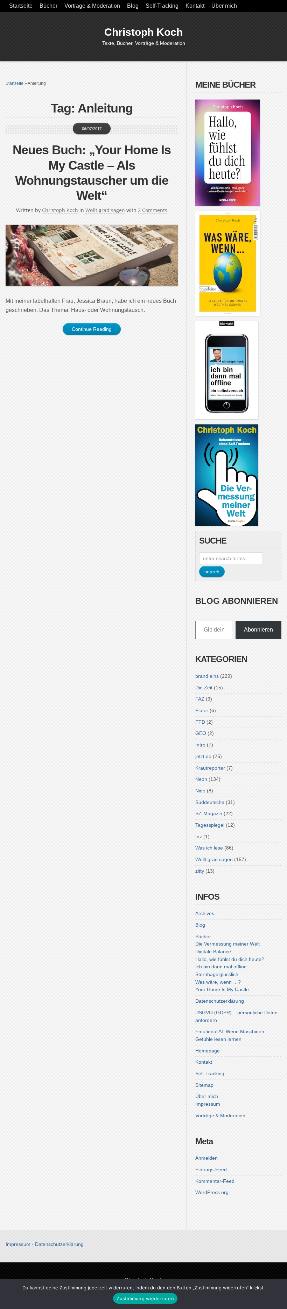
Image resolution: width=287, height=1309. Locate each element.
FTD (200, 722)
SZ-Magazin (208, 813)
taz (198, 836)
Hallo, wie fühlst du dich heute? (229, 959)
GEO (200, 733)
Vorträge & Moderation (92, 6)
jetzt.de (203, 756)
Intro (200, 745)
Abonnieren (258, 630)
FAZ (199, 699)
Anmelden (206, 1158)
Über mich (224, 6)
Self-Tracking (162, 6)
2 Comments (152, 210)
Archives (204, 913)
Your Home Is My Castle (222, 989)
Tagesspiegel (209, 825)
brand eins (207, 676)
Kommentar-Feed (214, 1181)
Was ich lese (209, 848)
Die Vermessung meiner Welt (227, 944)
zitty (199, 871)
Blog (133, 6)
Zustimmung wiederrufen (145, 1298)
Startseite (21, 6)
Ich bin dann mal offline (221, 966)
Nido (200, 790)
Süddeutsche (209, 802)
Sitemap (204, 1085)
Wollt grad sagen (105, 210)
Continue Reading (92, 329)
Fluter (201, 710)
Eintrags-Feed (211, 1169)
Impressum (207, 1104)
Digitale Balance (213, 951)
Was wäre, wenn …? (218, 982)
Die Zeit (203, 687)
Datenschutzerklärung (219, 1001)
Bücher (48, 6)
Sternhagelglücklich (216, 974)
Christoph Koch (143, 32)
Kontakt (195, 6)
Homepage (207, 1051)
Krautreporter (210, 768)
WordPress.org (212, 1192)
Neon (201, 779)
